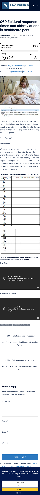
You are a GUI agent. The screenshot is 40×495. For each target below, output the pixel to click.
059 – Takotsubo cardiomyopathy (21, 336)
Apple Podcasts (15, 71)
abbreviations (6, 325)
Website (5, 443)
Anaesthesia (5, 38)
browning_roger (9, 35)
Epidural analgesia (21, 325)
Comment (6, 402)
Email (5, 432)
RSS (24, 71)
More (30, 71)
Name (5, 421)
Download (29, 66)
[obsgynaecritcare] (15, 5)
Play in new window (16, 66)
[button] (33, 5)
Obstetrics (15, 38)
